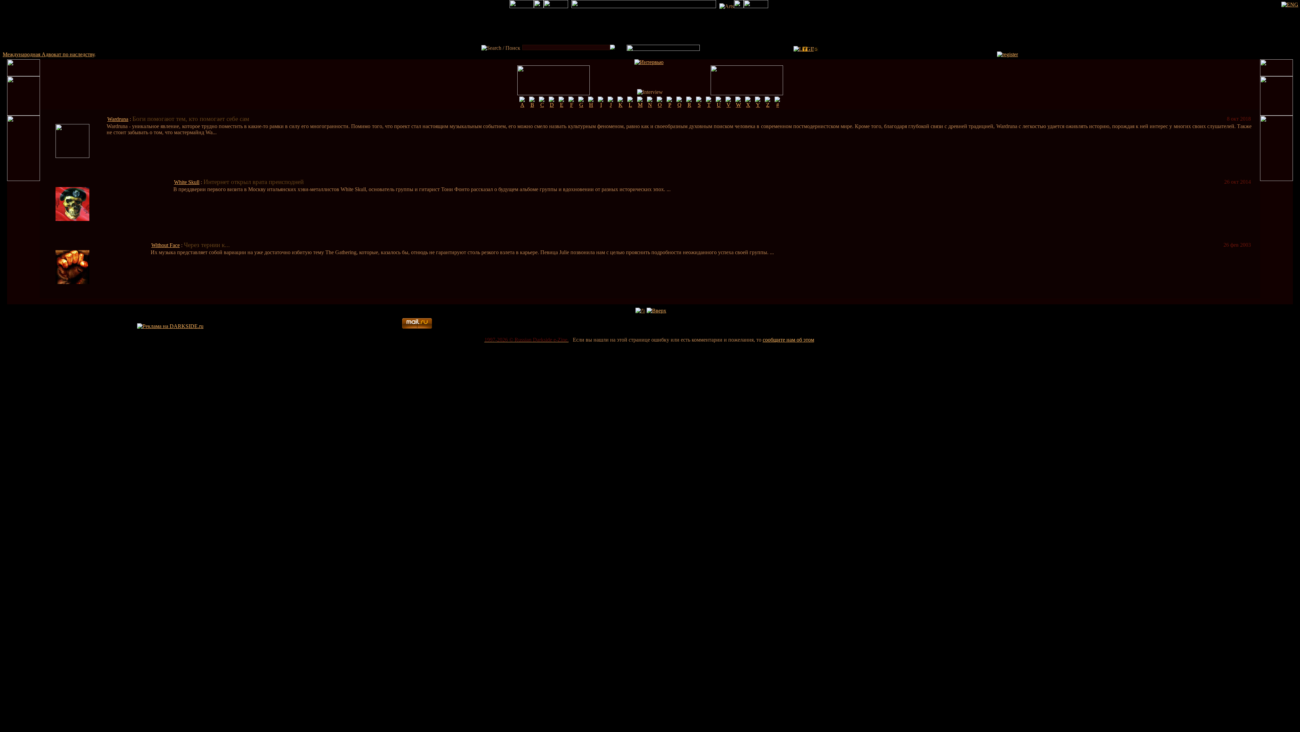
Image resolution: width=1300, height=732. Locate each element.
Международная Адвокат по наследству (48, 54)
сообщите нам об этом (788, 340)
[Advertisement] (897, 326)
